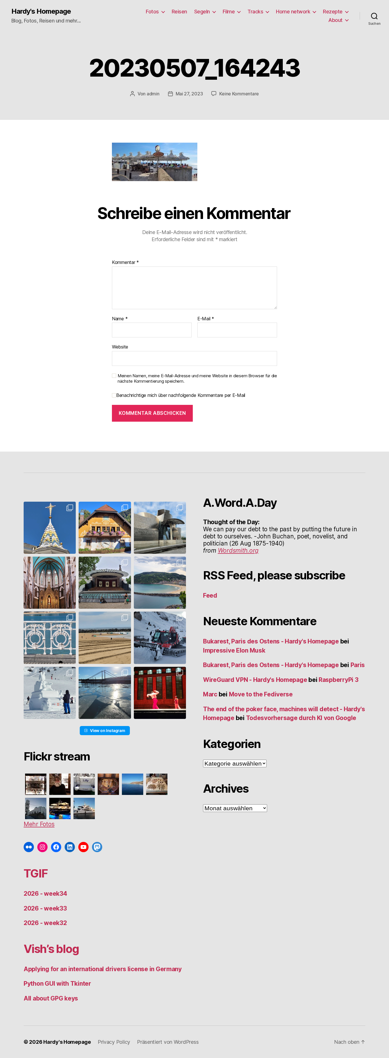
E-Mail (205, 318)
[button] (50, 528)
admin (153, 94)
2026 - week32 (45, 922)
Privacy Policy (114, 1042)
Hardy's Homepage (41, 11)
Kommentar (125, 262)
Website (120, 347)
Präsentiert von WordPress (167, 1042)
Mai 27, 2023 (189, 94)
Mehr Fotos (39, 824)
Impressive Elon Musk (235, 650)
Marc (210, 694)
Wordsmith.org (238, 550)
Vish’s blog (51, 949)
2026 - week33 (45, 908)
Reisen (179, 12)
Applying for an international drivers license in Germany (103, 969)
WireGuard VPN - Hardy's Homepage (255, 679)
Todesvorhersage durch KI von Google (301, 717)
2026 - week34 (45, 893)
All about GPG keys (51, 998)
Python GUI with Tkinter (57, 983)
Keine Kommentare (239, 94)
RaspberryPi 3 (339, 679)
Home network (293, 12)
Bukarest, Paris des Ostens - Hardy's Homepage (271, 641)
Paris (358, 665)
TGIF (36, 873)
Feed (210, 595)
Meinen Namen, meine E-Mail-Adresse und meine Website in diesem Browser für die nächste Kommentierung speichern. (197, 378)
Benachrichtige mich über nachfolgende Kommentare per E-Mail (180, 395)
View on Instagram (107, 730)
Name (120, 318)
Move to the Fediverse (261, 694)
